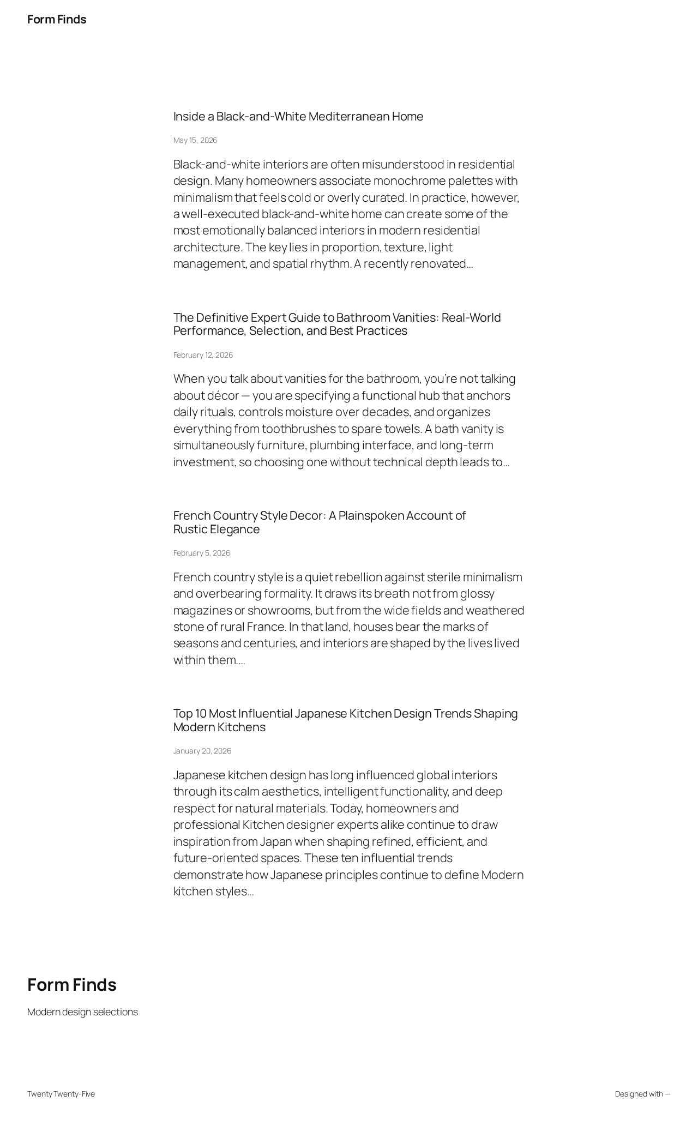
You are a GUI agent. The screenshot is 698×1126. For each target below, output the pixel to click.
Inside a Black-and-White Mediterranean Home (298, 116)
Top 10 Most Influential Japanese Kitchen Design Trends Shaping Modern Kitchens (346, 720)
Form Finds (56, 19)
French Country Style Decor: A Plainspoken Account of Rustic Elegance (320, 522)
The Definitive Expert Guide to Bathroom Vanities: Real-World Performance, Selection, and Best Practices (337, 324)
